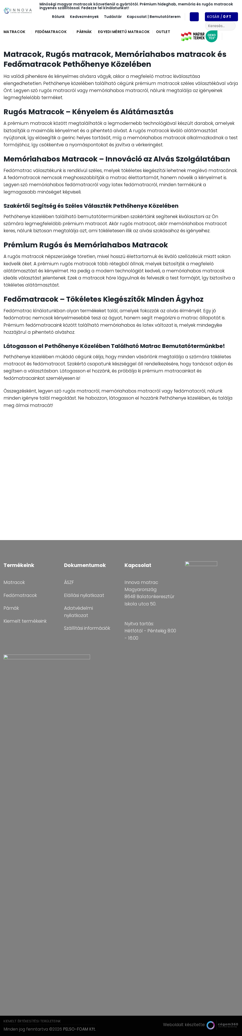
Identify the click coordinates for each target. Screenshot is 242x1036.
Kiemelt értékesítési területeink (32, 1021)
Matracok (14, 31)
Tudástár (113, 16)
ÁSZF (69, 582)
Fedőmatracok (51, 31)
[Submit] (230, 25)
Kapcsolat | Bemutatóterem (154, 16)
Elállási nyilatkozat (84, 595)
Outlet (163, 31)
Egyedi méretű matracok (124, 31)
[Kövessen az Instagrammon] (235, 36)
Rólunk (58, 16)
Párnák (84, 31)
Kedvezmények (84, 16)
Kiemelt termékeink (25, 621)
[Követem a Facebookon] (227, 36)
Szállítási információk (87, 628)
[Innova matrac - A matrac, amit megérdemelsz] (18, 11)
